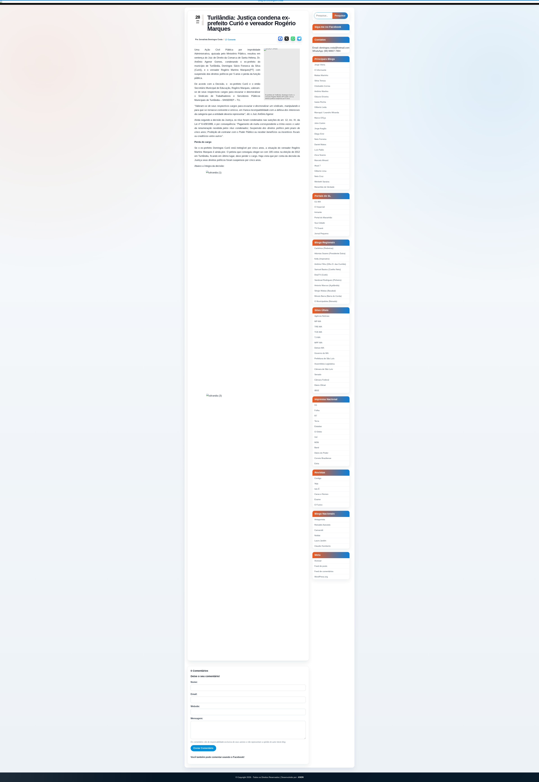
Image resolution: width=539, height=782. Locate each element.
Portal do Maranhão (323, 217)
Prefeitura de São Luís (324, 358)
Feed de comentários (323, 571)
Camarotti (318, 530)
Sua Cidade (319, 223)
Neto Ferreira (320, 139)
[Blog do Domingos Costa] (269, 2)
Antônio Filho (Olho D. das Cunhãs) (330, 264)
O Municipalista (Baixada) (325, 301)
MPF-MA (318, 342)
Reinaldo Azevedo (322, 525)
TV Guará (318, 228)
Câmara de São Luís (323, 369)
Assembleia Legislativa (324, 364)
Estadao (318, 426)
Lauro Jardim (320, 541)
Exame (317, 499)
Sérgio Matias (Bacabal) (325, 291)
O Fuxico (318, 505)
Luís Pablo (319, 150)
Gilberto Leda (320, 107)
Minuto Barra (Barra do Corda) (328, 296)
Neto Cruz (318, 176)
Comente (232, 40)
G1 (315, 405)
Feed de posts (320, 566)
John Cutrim (319, 123)
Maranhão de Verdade (324, 187)
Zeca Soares (320, 155)
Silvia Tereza (320, 81)
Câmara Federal (321, 380)
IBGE (316, 390)
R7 (315, 416)
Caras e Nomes (321, 494)
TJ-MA (317, 337)
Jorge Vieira (319, 65)
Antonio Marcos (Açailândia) (326, 285)
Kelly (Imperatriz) (322, 259)
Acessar (318, 561)
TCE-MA (318, 332)
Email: (194, 694)
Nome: (194, 682)
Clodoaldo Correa (322, 86)
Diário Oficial (320, 385)
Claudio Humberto (322, 546)
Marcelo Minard (321, 160)
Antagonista (319, 519)
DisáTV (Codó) (321, 275)
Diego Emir (319, 134)
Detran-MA (319, 348)
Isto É (316, 489)
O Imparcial (319, 207)
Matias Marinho (321, 75)
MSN (316, 442)
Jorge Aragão (320, 128)
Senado (317, 374)
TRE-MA (318, 327)
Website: (195, 706)
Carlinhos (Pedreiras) (323, 248)
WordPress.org (321, 577)
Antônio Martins (321, 91)
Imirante (318, 212)
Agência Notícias (321, 316)
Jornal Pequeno (321, 233)
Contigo (317, 478)
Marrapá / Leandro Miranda (326, 112)
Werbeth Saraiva (321, 181)
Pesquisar (340, 15)
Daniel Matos (320, 144)
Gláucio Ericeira (321, 97)
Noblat (317, 535)
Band (316, 447)
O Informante (320, 70)
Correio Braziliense (322, 458)
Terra (316, 421)
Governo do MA (321, 353)
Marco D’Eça (320, 118)
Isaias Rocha (320, 102)
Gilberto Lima (320, 171)
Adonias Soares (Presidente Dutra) (329, 253)
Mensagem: (197, 718)
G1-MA (317, 202)
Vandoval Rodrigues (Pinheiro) (328, 280)
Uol (315, 437)
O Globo (318, 432)
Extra (316, 463)
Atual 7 (317, 166)
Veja (316, 483)
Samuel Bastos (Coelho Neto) (327, 269)
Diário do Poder (321, 453)
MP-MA (317, 321)
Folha (316, 410)
